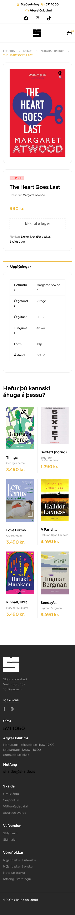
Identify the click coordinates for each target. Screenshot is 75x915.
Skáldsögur (17, 241)
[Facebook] (26, 18)
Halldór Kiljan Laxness (54, 534)
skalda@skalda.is (19, 771)
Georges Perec (15, 463)
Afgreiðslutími (41, 10)
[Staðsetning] (18, 4)
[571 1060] (43, 4)
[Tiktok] (49, 18)
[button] (60, 75)
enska (40, 328)
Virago (41, 301)
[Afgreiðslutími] (27, 10)
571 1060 (52, 4)
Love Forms (16, 530)
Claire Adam (14, 535)
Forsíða (9, 51)
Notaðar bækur (52, 51)
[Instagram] (37, 18)
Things (12, 457)
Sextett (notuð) (54, 452)
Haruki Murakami (17, 607)
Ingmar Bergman (51, 608)
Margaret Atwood (34, 195)
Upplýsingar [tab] (20, 266)
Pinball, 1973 (16, 602)
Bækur (27, 51)
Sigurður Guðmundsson (50, 459)
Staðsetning (30, 4)
